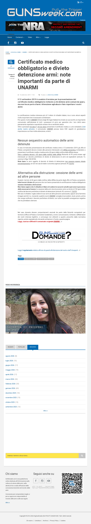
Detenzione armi (42, 259)
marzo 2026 (10, 379)
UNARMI (20, 259)
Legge (47, 37)
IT (80, 2)
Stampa (12, 25)
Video (30, 37)
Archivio (34, 347)
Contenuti (19, 37)
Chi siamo (29, 520)
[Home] (45, 11)
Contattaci (38, 520)
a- (10, 30)
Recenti (10, 347)
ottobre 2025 (10, 402)
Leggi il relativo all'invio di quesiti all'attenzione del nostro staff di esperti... (49, 250)
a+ (13, 29)
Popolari (21, 347)
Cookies (62, 520)
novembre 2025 (11, 397)
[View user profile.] (11, 62)
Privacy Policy (54, 520)
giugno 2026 (10, 365)
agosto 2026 (10, 356)
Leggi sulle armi (52, 95)
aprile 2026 (9, 374)
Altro (37, 37)
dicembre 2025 (11, 393)
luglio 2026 (9, 361)
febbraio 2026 (10, 384)
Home (10, 37)
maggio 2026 (10, 370)
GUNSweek (11, 68)
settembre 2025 (11, 407)
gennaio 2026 (10, 388)
